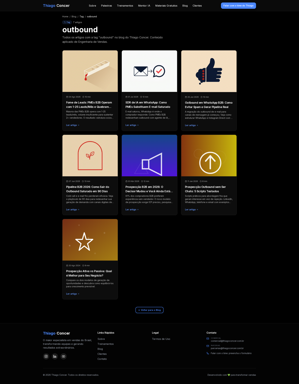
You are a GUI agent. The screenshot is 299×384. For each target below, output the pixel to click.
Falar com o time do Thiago (238, 5)
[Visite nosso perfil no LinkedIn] (55, 356)
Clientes (197, 5)
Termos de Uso (161, 338)
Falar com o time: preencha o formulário (231, 353)
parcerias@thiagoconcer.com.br (227, 348)
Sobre (92, 5)
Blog (185, 5)
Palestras (106, 5)
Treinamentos (125, 5)
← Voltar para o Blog (149, 310)
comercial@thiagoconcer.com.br (227, 341)
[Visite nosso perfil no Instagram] (46, 356)
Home (65, 16)
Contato (102, 358)
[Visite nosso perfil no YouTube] (63, 356)
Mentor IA (144, 5)
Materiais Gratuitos (166, 5)
